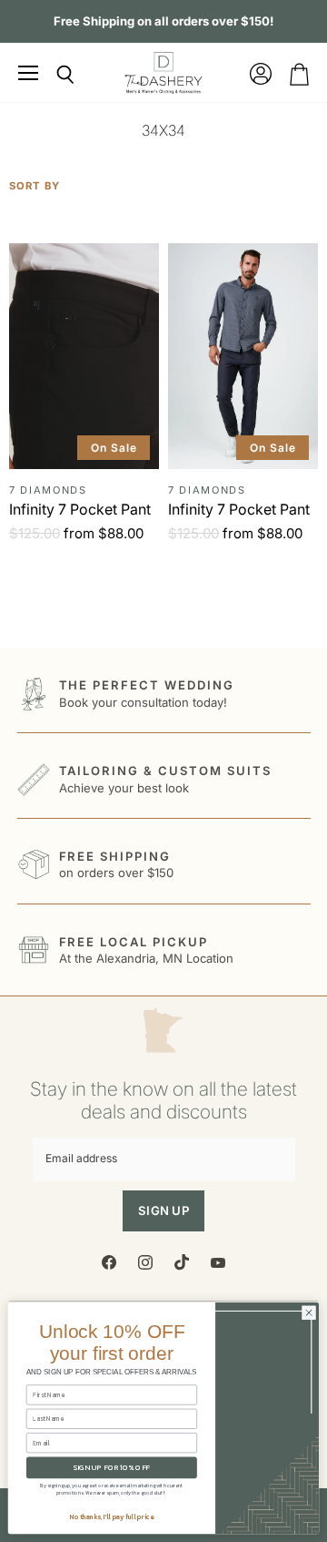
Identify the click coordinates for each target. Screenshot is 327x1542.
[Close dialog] (308, 1313)
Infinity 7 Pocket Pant (80, 509)
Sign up (163, 1210)
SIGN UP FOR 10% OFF (112, 1468)
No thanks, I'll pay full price (112, 1517)
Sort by (34, 186)
